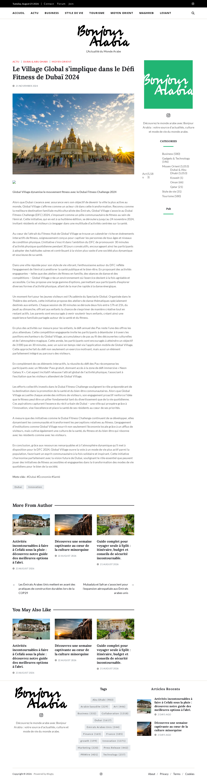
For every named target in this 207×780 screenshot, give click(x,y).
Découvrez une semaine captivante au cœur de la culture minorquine (73, 545)
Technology (114, 754)
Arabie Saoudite (94, 706)
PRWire (89, 754)
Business (52, 13)
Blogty (50, 773)
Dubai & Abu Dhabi (35, 61)
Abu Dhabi (103, 699)
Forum (61, 3)
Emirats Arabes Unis (103, 727)
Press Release (116, 747)
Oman (174, 182)
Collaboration (115, 713)
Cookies (189, 774)
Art (120, 706)
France (114, 733)
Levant (165, 13)
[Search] (193, 13)
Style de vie (74, 13)
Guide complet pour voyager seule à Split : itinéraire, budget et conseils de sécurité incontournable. (114, 549)
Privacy (164, 774)
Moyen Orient (122, 13)
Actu (35, 13)
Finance (92, 733)
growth (88, 740)
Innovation (35, 486)
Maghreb (146, 13)
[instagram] (192, 3)
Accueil (19, 13)
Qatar (173, 186)
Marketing (88, 747)
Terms (177, 774)
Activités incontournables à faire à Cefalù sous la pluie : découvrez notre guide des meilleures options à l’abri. (30, 551)
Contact (49, 3)
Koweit (174, 177)
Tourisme (97, 13)
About (151, 774)
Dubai (18, 486)
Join (71, 3)
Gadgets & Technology (176, 158)
